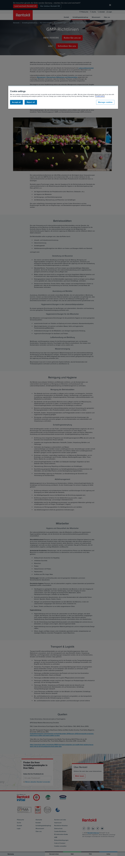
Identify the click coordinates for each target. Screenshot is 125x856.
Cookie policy (100, 96)
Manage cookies (105, 102)
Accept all (16, 102)
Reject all (31, 102)
